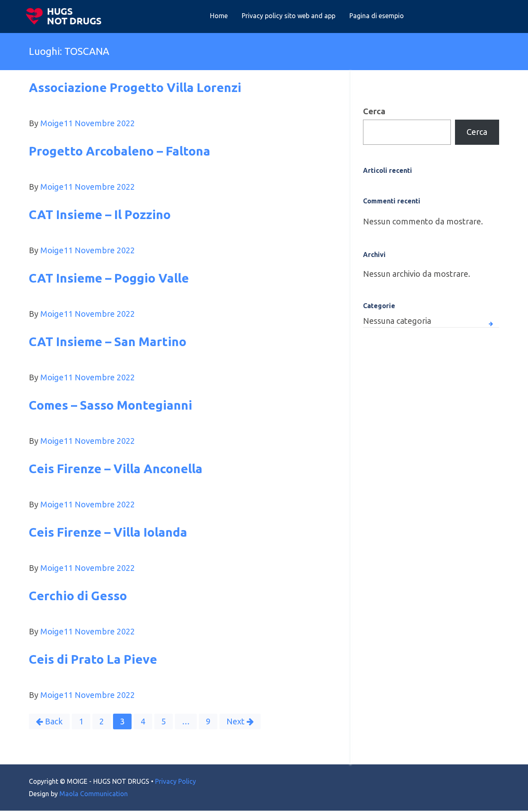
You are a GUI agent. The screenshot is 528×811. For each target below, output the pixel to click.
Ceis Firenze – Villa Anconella (116, 469)
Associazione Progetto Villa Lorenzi (135, 87)
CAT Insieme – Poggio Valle (109, 278)
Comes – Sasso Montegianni (110, 405)
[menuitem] (219, 16)
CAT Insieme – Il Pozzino (100, 214)
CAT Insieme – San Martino (107, 342)
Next (235, 721)
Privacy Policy (175, 781)
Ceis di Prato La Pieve (93, 659)
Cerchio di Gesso (78, 596)
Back (54, 721)
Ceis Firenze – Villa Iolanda (108, 532)
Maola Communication (93, 793)
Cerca (374, 111)
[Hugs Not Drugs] (65, 16)
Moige (52, 123)
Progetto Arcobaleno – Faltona (119, 151)
